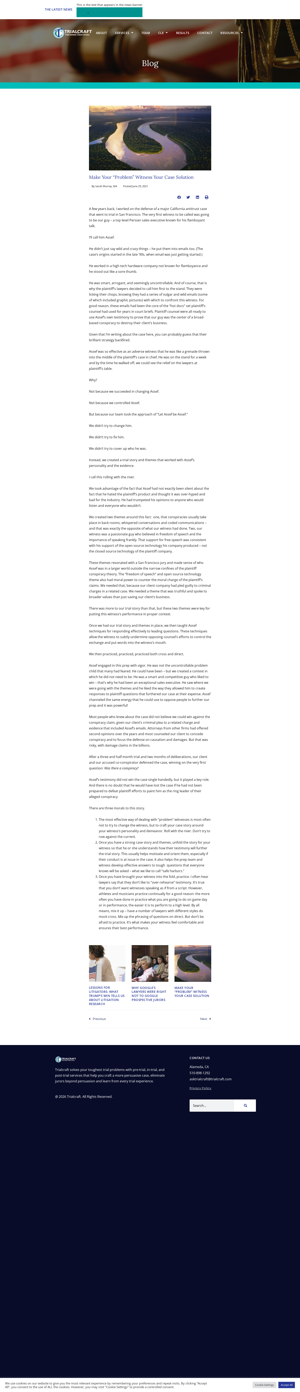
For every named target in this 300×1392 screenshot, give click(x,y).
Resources (229, 33)
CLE (161, 33)
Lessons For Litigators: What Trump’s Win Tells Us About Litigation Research (107, 995)
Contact (204, 33)
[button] (179, 197)
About (101, 33)
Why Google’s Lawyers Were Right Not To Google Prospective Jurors (149, 994)
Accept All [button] (286, 1385)
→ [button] (88, 12)
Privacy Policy (200, 1088)
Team (145, 33)
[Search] (245, 1105)
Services (122, 33)
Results (182, 33)
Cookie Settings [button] (264, 1385)
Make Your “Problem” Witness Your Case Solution (191, 992)
